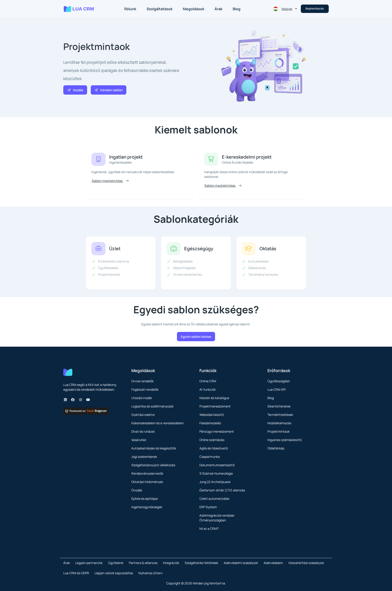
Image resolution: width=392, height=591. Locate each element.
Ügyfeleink (115, 563)
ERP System (208, 507)
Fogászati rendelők (145, 389)
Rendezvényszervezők (147, 473)
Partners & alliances (143, 563)
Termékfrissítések (280, 414)
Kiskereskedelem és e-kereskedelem (157, 423)
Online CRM (207, 381)
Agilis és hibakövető (213, 448)
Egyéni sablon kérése (196, 336)
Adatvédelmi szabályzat (241, 563)
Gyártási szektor (143, 414)
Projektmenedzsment (215, 406)
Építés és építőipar (144, 498)
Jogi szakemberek (144, 456)
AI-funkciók (207, 389)
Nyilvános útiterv (150, 573)
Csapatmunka (209, 456)
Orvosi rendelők (142, 381)
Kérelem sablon (111, 90)
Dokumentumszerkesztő (217, 465)
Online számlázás (211, 440)
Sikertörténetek (279, 406)
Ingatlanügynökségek (146, 507)
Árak (218, 8)
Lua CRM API (276, 389)
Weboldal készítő (211, 414)
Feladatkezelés (210, 423)
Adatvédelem (273, 563)
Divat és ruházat (143, 431)
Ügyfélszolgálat (278, 381)
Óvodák (136, 490)
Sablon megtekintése (107, 181)
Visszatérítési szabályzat (306, 563)
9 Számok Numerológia (216, 473)
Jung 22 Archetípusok (214, 482)
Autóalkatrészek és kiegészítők (153, 448)
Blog (236, 8)
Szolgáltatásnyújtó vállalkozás (153, 465)
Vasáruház (138, 440)
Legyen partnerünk (89, 563)
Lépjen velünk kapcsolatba (114, 573)
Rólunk (130, 8)
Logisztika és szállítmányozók (152, 406)
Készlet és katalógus (214, 398)
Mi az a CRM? (209, 528)
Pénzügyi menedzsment (216, 431)
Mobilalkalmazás (279, 423)
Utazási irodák (141, 398)
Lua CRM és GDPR (76, 573)
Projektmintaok (278, 431)
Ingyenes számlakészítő (284, 440)
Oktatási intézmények (147, 482)
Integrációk (171, 563)
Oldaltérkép (275, 448)
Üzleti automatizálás (214, 498)
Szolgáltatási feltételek (201, 563)
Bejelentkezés (315, 8)
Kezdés (78, 90)
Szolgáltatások (159, 8)
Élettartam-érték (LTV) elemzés (222, 490)
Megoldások (193, 8)
